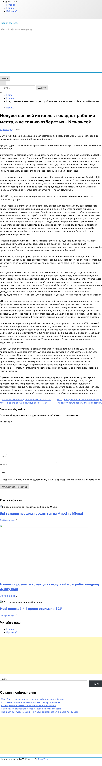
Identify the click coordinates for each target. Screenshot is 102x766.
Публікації (11, 11)
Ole (1, 520)
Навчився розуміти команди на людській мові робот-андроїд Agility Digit (39, 712)
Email (3, 464)
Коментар (6, 421)
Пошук (3, 679)
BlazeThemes (44, 759)
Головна (10, 4)
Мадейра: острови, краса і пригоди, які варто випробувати (32, 699)
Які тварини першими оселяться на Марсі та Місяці (41, 513)
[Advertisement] (51, 52)
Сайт (2, 472)
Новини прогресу (9, 23)
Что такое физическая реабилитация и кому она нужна (30, 702)
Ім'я (3, 456)
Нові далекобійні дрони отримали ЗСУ (31, 609)
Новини (10, 8)
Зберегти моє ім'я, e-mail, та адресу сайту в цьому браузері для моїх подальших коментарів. (51, 479)
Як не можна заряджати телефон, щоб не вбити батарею (31, 708)
